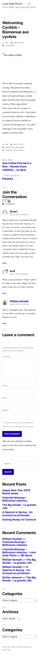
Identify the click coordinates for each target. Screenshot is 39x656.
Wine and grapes (18, 147)
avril (6, 43)
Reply (4, 263)
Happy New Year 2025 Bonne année (16, 492)
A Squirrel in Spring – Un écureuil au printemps (17, 514)
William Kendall (12, 538)
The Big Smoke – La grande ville (19, 506)
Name (5, 386)
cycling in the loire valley (14, 150)
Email (5, 398)
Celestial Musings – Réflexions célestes (14, 499)
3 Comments (10, 46)
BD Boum (26, 555)
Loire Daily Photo (12, 3)
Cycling (8, 147)
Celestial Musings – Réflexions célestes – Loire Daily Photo (19, 552)
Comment (6, 357)
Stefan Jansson (12, 577)
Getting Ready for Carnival (19, 519)
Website (5, 410)
